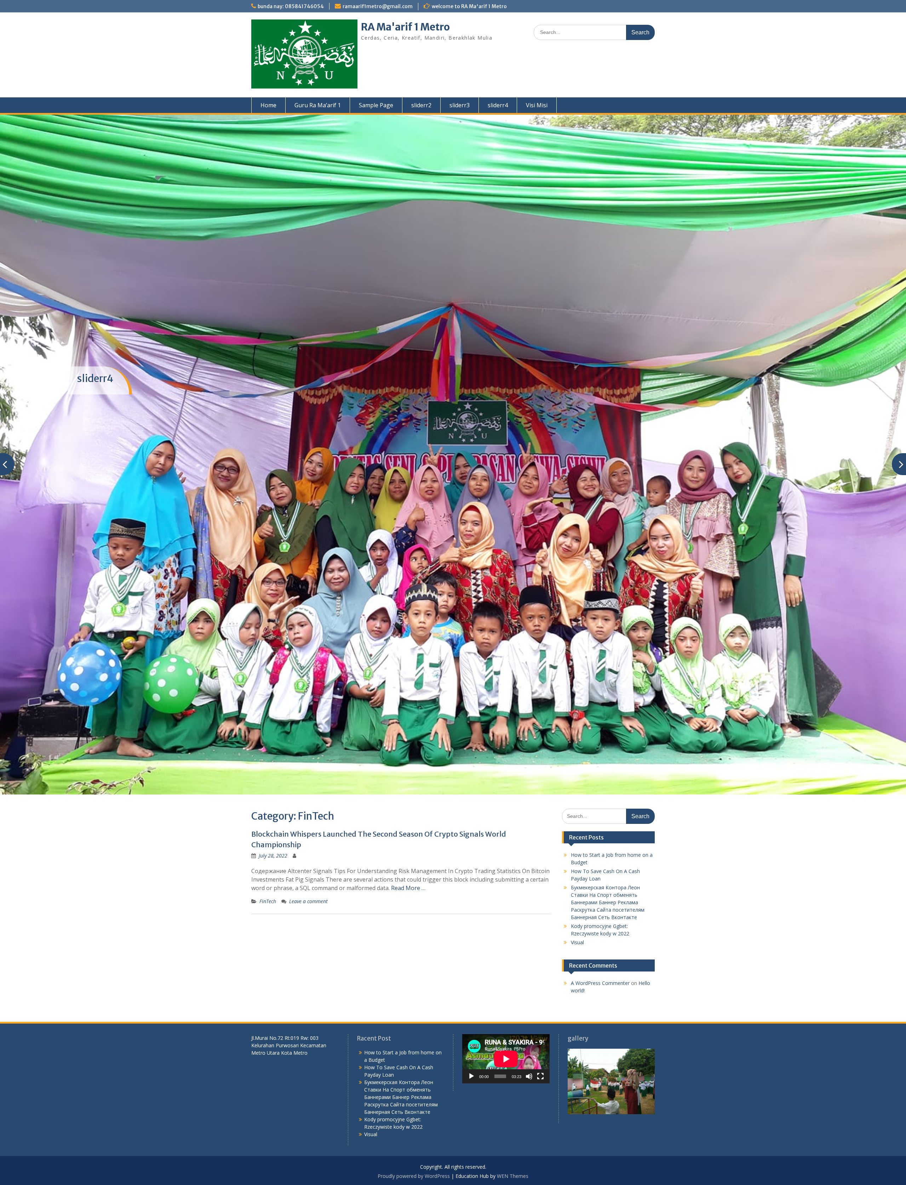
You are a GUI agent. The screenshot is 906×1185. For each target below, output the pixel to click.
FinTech (267, 826)
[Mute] (529, 1001)
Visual (577, 867)
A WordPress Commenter (600, 908)
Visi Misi (536, 105)
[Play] (471, 1001)
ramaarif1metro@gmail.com (378, 6)
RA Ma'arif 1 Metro (405, 27)
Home (268, 105)
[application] (506, 984)
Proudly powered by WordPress (414, 1101)
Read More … (408, 813)
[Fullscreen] (540, 1001)
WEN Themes (512, 1101)
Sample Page (376, 105)
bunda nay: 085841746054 (291, 6)
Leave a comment (308, 826)
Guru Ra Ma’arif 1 (317, 105)
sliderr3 (459, 105)
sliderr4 (498, 105)
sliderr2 (421, 105)
